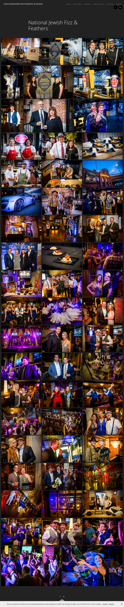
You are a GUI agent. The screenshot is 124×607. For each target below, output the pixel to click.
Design (69, 4)
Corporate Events (98, 4)
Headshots (87, 4)
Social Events (77, 4)
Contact (118, 4)
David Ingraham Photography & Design (23, 4)
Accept (105, 604)
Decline (111, 604)
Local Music (110, 4)
